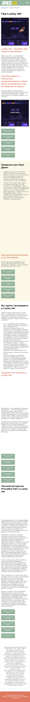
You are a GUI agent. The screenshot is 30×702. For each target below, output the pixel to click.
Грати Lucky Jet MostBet (8, 137)
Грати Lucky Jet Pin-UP (8, 131)
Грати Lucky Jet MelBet (8, 149)
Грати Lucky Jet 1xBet (8, 143)
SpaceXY (4, 7)
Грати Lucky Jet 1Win (8, 155)
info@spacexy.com (17, 695)
